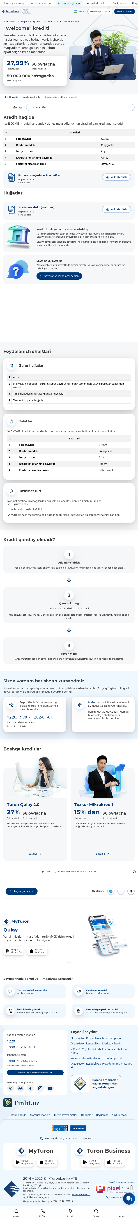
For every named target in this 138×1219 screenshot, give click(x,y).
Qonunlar (87, 1115)
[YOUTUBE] (50, 1088)
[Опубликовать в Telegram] (110, 891)
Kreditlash (53, 21)
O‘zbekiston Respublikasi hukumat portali (96, 1038)
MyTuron (93, 702)
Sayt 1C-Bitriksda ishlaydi (122, 1182)
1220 (11, 717)
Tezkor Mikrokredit (94, 804)
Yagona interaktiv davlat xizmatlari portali (96, 1058)
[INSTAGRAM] (40, 1088)
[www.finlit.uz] (35, 1102)
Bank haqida (119, 3)
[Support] (129, 1199)
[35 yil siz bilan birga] (16, 11)
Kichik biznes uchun (41, 3)
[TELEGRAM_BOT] (20, 1088)
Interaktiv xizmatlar (65, 1115)
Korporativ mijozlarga (69, 3)
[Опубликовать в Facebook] (121, 891)
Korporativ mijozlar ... (31, 21)
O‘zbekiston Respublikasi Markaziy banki (96, 1043)
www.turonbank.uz (81, 1194)
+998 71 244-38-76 (22, 1061)
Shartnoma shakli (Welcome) (36, 207)
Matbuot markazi (40, 1115)
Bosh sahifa (9, 21)
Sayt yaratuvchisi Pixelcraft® (120, 1197)
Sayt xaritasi (119, 1115)
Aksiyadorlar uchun (96, 3)
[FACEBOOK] (30, 1088)
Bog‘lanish (102, 1115)
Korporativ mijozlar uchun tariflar (39, 175)
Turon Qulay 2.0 (23, 804)
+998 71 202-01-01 (35, 717)
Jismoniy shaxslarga (14, 3)
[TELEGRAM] (10, 1088)
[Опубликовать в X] (131, 891)
